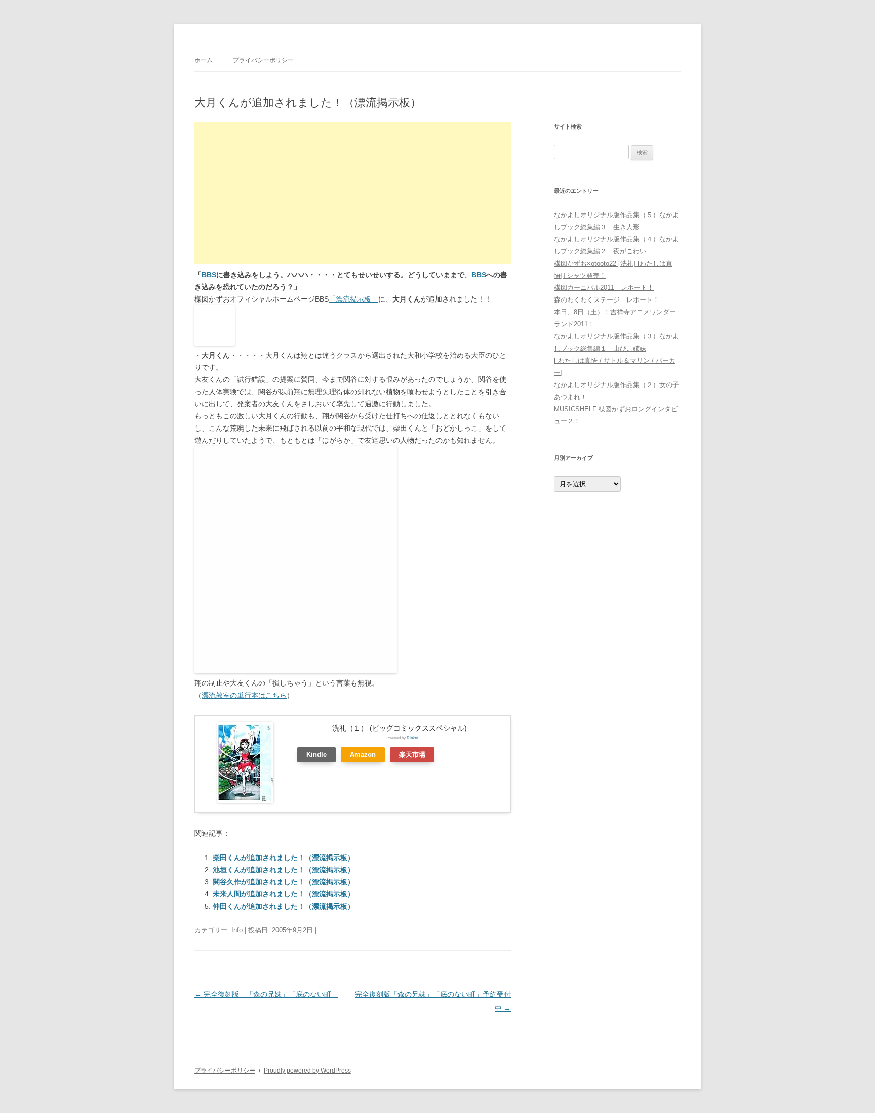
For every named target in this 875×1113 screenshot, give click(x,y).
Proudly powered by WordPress (307, 1070)
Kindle (316, 754)
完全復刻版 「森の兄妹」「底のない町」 (266, 994)
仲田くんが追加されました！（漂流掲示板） (283, 906)
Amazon (363, 754)
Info (237, 930)
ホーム (203, 60)
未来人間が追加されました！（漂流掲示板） (283, 894)
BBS (209, 275)
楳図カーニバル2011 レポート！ (604, 287)
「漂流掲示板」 (353, 299)
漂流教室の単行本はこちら (244, 695)
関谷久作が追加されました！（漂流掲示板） (283, 882)
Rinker (412, 737)
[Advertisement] (352, 193)
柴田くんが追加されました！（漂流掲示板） (283, 857)
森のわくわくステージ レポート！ (606, 300)
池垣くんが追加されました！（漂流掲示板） (283, 870)
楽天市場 (412, 754)
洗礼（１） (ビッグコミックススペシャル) (399, 728)
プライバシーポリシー (263, 60)
